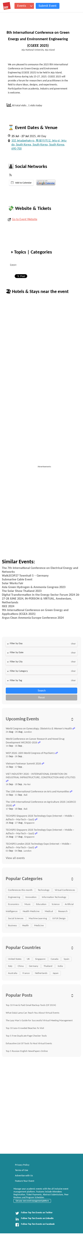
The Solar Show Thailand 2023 (22, 591)
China (21, 966)
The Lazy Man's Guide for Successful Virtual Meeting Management (39, 1020)
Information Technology (54, 897)
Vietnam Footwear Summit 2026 (23, 763)
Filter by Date (16, 652)
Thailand (48, 966)
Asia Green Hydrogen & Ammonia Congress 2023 (33, 587)
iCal (21, 182)
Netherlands (41, 973)
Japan (55, 973)
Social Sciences (15, 918)
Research (63, 911)
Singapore (40, 959)
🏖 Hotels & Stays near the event (37, 292)
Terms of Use (21, 1170)
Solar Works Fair (12, 583)
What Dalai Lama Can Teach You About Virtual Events (32, 1013)
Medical (49, 911)
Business (12, 925)
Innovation (30, 897)
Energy (13, 265)
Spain (66, 959)
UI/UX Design (59, 918)
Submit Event (48, 5)
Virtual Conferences (65, 890)
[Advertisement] (41, 509)
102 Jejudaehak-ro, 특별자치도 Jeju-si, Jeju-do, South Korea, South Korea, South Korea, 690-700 (39, 144)
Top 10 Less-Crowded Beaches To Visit (25, 1028)
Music (28, 904)
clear (73, 644)
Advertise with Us (24, 1175)
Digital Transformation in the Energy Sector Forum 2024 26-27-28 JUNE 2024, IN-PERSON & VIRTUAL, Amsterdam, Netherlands (41, 598)
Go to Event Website (24, 219)
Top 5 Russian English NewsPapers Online (27, 1051)
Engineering (14, 897)
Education (41, 904)
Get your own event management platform (32, 1201)
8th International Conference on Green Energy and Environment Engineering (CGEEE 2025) (38, 39)
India (60, 966)
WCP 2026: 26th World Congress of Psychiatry (30, 753)
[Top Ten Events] (7, 6)
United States (14, 959)
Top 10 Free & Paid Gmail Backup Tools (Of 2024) (31, 1005)
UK (28, 959)
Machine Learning (38, 918)
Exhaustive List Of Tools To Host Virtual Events (29, 1043)
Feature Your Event (24, 1181)
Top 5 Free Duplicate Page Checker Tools (26, 1036)
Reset (41, 697)
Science (55, 904)
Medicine (39, 925)
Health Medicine (31, 911)
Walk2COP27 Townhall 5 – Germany (25, 575)
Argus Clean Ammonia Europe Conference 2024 (33, 617)
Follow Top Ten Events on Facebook (38, 1224)
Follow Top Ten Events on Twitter (37, 1213)
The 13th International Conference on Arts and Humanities (37, 791)
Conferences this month (20, 890)
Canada (54, 959)
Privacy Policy (22, 1165)
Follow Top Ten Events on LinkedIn (37, 1218)
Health (25, 925)
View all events (15, 858)
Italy (10, 966)
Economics (13, 904)
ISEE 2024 (8, 606)
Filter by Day (16, 643)
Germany (33, 966)
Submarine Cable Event (17, 579)
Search (42, 690)
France (26, 973)
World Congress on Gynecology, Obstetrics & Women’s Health (39, 728)
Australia (12, 973)
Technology (43, 890)
